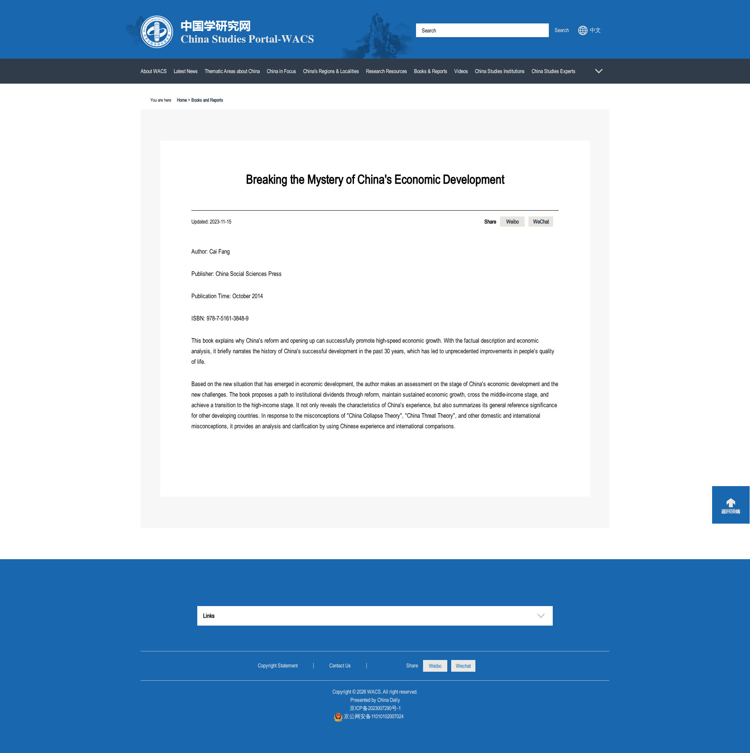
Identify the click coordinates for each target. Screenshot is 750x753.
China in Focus (281, 71)
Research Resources (386, 71)
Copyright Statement (278, 665)
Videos (461, 71)
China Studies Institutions (500, 71)
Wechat (463, 666)
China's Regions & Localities (331, 71)
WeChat (541, 221)
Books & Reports (430, 71)
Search (562, 30)
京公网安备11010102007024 (374, 716)
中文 (595, 30)
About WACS (154, 71)
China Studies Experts (553, 71)
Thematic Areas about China (232, 71)
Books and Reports (207, 100)
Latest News (186, 71)
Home (182, 100)
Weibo (512, 221)
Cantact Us (340, 665)
